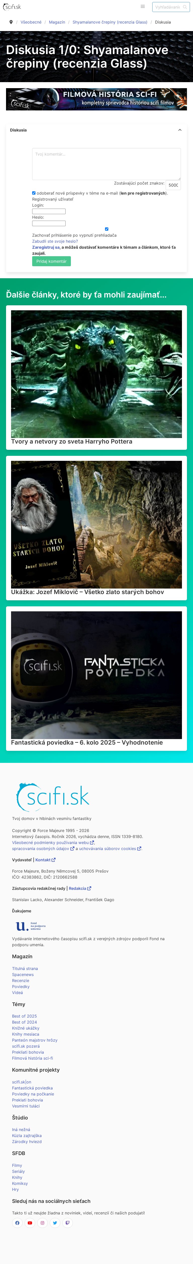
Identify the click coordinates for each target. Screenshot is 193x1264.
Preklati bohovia (27, 1099)
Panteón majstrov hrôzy (35, 1040)
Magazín (57, 22)
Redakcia (78, 888)
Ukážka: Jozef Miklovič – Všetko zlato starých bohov (87, 592)
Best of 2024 (24, 1022)
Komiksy (20, 1183)
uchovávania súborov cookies (108, 848)
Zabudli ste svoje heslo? (55, 241)
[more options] (180, 130)
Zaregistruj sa (46, 247)
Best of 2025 (24, 1016)
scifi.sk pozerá (26, 1046)
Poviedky (21, 986)
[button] (142, 6)
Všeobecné (31, 22)
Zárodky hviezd (27, 1141)
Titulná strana (25, 968)
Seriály (18, 1171)
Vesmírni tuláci (26, 1105)
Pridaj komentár (51, 261)
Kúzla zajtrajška (27, 1135)
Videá (17, 992)
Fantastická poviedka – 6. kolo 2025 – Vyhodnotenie (87, 742)
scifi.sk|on (21, 1081)
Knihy (17, 1177)
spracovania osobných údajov (41, 848)
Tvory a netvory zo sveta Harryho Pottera (71, 441)
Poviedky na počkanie (33, 1093)
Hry (15, 1189)
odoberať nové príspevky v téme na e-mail (77, 193)
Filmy (17, 1165)
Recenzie (20, 980)
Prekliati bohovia (28, 1052)
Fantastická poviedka (32, 1087)
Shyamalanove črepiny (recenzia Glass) (110, 22)
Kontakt (43, 859)
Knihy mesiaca (25, 1034)
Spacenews (23, 974)
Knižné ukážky (25, 1028)
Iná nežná (21, 1129)
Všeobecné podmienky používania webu (51, 842)
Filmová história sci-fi (32, 1058)
